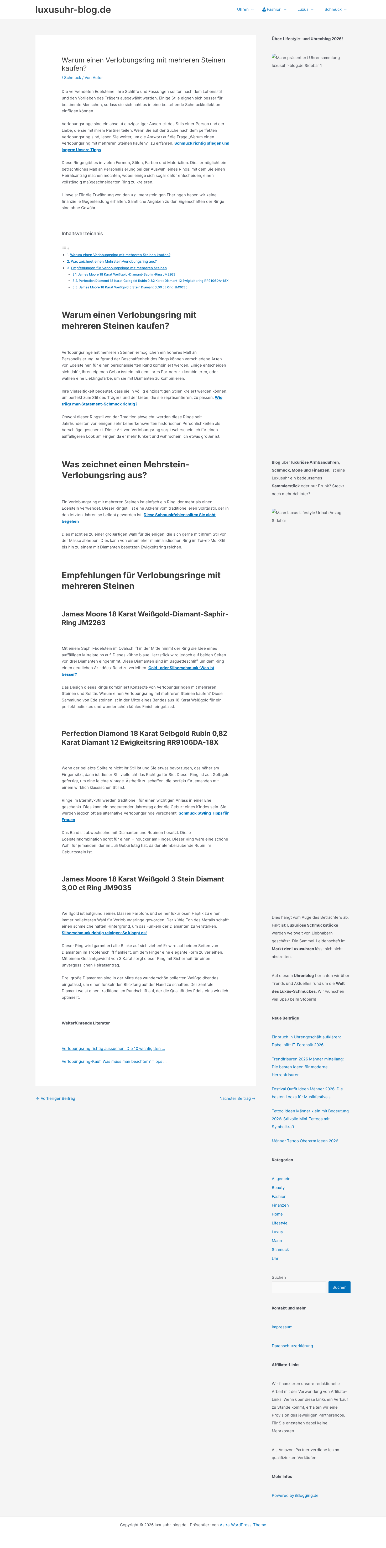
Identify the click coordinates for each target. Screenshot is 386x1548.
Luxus (277, 1231)
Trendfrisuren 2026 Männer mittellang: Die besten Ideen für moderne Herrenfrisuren (308, 1066)
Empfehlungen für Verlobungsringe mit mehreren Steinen (119, 268)
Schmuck (72, 77)
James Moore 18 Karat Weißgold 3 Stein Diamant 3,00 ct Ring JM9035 (133, 287)
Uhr (275, 1258)
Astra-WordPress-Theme (243, 1524)
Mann (277, 1240)
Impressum (282, 1326)
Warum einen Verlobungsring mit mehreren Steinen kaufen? (120, 255)
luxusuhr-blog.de (73, 9)
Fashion (279, 1196)
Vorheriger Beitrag (55, 1098)
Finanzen (280, 1205)
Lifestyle (280, 1223)
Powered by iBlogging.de (295, 1495)
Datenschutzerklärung (292, 1345)
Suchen (279, 1277)
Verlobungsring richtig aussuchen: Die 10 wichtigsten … (113, 1048)
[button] (251, 9)
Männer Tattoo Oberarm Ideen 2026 (305, 1140)
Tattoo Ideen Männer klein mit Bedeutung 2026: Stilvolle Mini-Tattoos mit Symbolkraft (310, 1118)
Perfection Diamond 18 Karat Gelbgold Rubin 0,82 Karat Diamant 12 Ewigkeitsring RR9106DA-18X (153, 281)
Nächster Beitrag (237, 1098)
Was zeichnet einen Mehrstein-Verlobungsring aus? (114, 261)
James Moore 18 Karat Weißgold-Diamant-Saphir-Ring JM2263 (126, 274)
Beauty (278, 1187)
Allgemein (281, 1178)
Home (277, 1214)
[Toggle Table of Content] (66, 248)
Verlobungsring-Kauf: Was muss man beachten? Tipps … (114, 1061)
